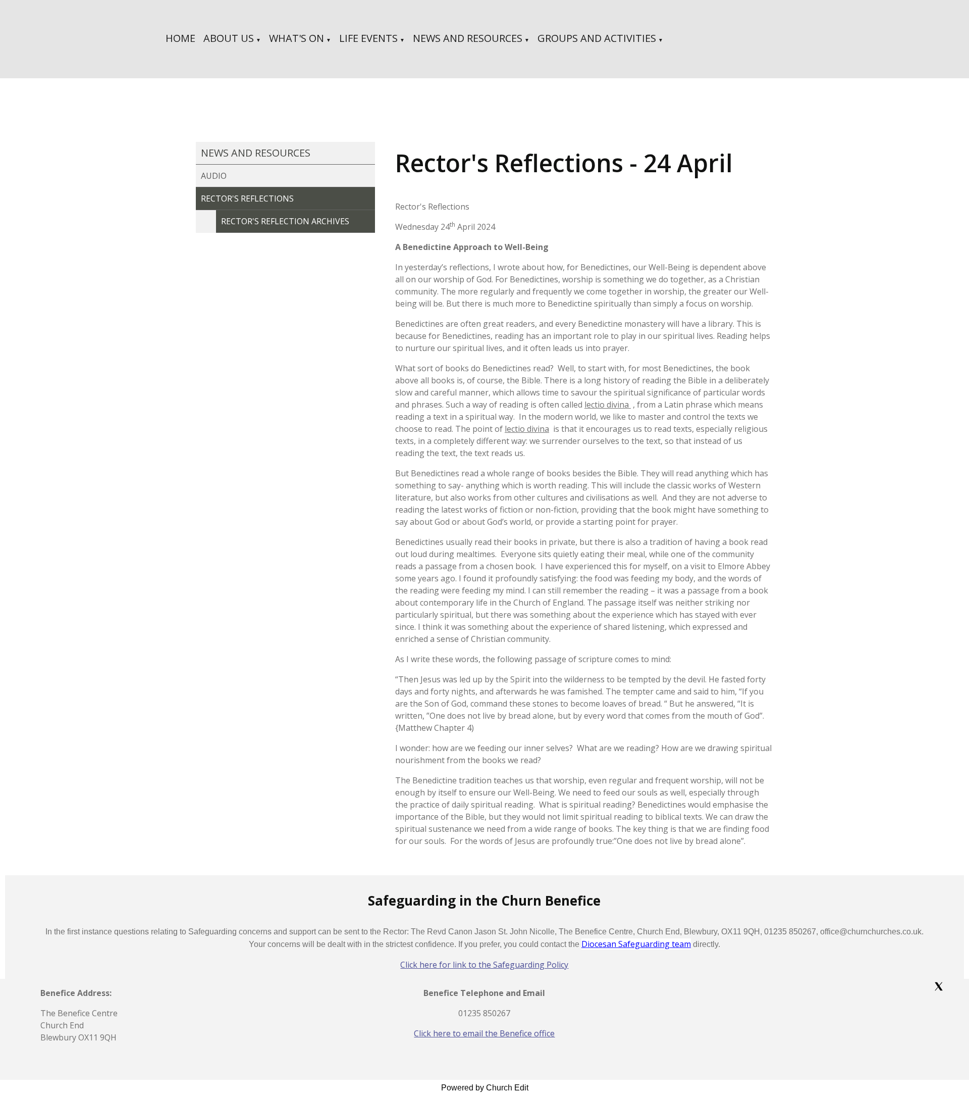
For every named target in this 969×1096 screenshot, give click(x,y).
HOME (180, 38)
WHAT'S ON (296, 38)
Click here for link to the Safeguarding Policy (484, 964)
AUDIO (214, 175)
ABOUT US (228, 38)
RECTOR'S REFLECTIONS (247, 198)
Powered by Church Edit (484, 1087)
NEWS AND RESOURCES (467, 38)
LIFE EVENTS (368, 38)
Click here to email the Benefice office (484, 1033)
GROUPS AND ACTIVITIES (596, 38)
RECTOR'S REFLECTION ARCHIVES (285, 221)
